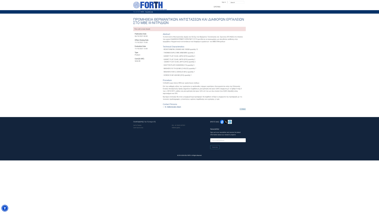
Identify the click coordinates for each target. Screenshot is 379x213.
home (142, 12)
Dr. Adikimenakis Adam (173, 107)
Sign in (224, 2)
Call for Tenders (137, 125)
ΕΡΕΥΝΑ (217, 7)
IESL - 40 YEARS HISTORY (178, 125)
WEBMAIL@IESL (176, 127)
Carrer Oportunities (138, 127)
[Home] (150, 5)
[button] (5, 208)
